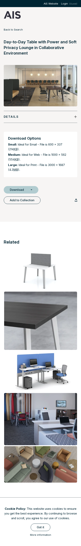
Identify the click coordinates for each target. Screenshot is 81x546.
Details (11, 117)
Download (17, 190)
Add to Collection (22, 200)
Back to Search (13, 29)
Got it (40, 527)
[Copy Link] (76, 200)
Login (64, 3)
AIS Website (51, 3)
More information (40, 534)
